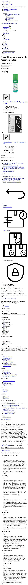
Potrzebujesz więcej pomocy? (10, 364)
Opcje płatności (9, 18)
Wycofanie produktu (8, 385)
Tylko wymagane (8, 447)
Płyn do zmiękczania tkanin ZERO (11, 180)
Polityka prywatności (5, 450)
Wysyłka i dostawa (7, 360)
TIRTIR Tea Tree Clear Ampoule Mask (12, 176)
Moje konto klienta (7, 356)
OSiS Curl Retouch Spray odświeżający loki (13, 178)
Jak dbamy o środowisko (9, 381)
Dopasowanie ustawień (18, 447)
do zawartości (6, 3)
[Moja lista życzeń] (4, 35)
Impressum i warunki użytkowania (11, 405)
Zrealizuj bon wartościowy (9, 376)
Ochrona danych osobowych (10, 406)
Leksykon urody (7, 383)
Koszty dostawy (10, 17)
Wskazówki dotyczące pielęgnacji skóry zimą (13, 167)
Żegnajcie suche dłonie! (8, 171)
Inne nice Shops (7, 417)
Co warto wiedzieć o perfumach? (10, 166)
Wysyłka (6, 10)
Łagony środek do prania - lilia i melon (12, 182)
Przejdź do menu (7, 1)
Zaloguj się (5, 371)
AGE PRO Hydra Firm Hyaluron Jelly (12, 179)
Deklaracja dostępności (8, 410)
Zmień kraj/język (11, 400)
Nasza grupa (6, 389)
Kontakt (8, 19)
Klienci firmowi (7, 366)
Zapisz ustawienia (5, 582)
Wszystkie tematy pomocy (12, 20)
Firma (4, 415)
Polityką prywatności (5, 445)
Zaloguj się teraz (7, 28)
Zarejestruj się (6, 372)
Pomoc (5, 13)
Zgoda (2, 447)
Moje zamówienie (7, 358)
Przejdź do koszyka (7, 4)
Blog (4, 382)
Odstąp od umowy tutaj (6, 419)
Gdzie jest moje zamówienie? (13, 14)
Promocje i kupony (7, 363)
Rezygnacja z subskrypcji (9, 413)
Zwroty (8, 15)
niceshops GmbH (11, 403)
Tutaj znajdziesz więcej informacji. (8, 298)
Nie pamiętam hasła (7, 373)
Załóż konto (6, 33)
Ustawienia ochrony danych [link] (9, 412)
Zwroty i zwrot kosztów (8, 362)
